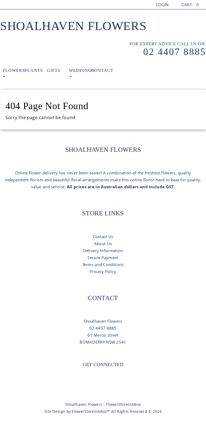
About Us (103, 243)
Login (162, 4)
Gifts (53, 70)
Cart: (190, 4)
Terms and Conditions (103, 264)
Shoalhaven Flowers (73, 26)
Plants (34, 70)
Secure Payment (102, 257)
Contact (102, 70)
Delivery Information (103, 250)
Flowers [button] (14, 70)
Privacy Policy (103, 271)
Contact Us (103, 236)
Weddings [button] (80, 70)
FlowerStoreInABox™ (91, 411)
